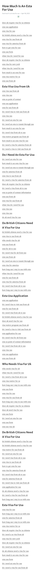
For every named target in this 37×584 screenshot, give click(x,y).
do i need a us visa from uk (13, 534)
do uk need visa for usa (11, 217)
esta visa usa (7, 95)
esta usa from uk (8, 81)
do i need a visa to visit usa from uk (16, 149)
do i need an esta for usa (12, 120)
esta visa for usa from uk (12, 39)
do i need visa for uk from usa (14, 253)
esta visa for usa (8, 31)
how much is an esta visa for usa (15, 141)
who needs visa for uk (11, 240)
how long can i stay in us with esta (16, 499)
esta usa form (7, 52)
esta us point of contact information (16, 192)
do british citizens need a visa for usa (17, 35)
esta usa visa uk (8, 427)
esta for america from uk (12, 172)
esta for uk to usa (9, 249)
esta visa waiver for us (11, 77)
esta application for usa (11, 333)
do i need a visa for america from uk (16, 145)
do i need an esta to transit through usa (18, 124)
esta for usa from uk (10, 108)
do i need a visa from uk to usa (14, 188)
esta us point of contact (11, 99)
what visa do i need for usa (13, 56)
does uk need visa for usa (12, 321)
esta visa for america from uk (14, 43)
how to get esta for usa (11, 48)
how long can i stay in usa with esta (16, 269)
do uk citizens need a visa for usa (15, 491)
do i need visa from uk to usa (13, 132)
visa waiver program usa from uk (15, 137)
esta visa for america (10, 265)
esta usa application (10, 27)
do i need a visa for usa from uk (15, 495)
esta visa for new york (11, 64)
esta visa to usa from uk (11, 176)
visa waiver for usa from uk (13, 450)
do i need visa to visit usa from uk (15, 112)
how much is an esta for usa (13, 72)
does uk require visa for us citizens (16, 23)
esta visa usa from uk (10, 91)
